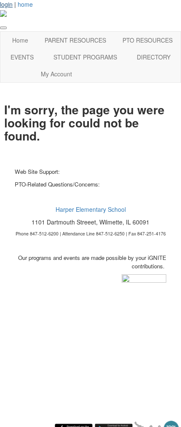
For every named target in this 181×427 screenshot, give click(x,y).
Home (20, 40)
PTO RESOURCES (147, 40)
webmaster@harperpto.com (95, 172)
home (25, 4)
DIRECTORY (153, 57)
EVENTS (22, 57)
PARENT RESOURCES (75, 40)
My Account (56, 74)
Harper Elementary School (91, 209)
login (6, 4)
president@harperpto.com (133, 184)
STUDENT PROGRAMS (85, 57)
